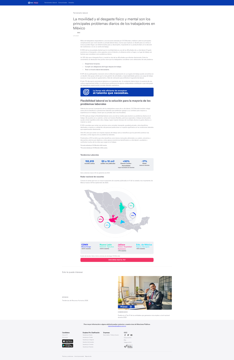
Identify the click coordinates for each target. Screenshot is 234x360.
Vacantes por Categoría (88, 340)
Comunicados (62, 2)
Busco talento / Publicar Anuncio (111, 335)
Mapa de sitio (88, 356)
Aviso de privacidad (79, 356)
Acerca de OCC (127, 337)
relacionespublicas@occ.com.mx (117, 326)
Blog (125, 340)
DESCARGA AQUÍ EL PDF (117, 260)
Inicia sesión (65, 337)
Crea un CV (65, 335)
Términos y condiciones (67, 356)
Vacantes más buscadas (88, 342)
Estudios (71, 2)
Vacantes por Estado (87, 335)
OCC (78, 32)
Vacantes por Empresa (88, 347)
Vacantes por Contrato (88, 344)
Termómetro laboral (50, 2)
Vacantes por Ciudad (88, 337)
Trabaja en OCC (128, 342)
